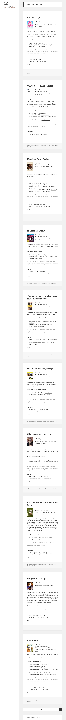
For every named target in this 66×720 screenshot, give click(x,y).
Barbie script (42, 72)
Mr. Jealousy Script (36, 578)
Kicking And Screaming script (47, 564)
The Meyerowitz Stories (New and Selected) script (42, 355)
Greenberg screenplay (32, 700)
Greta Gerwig (48, 72)
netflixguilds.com (47, 185)
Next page (60, 709)
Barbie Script (34, 17)
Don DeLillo (36, 145)
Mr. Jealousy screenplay (32, 628)
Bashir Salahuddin (31, 216)
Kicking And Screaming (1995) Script (42, 503)
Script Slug (41, 43)
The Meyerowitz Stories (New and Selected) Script (42, 297)
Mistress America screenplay (39, 488)
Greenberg (32, 640)
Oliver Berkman (35, 565)
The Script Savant (45, 668)
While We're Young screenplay (41, 421)
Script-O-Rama (50, 539)
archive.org (31, 323)
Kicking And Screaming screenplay (34, 564)
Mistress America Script (39, 434)
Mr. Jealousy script (40, 628)
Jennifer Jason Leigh (48, 700)
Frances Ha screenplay (32, 283)
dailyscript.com (48, 392)
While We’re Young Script (40, 368)
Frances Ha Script (36, 230)
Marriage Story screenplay (41, 216)
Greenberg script (40, 700)
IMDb (41, 59)
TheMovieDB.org (42, 61)
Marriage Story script (50, 216)
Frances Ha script (40, 283)
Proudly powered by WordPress (33, 717)
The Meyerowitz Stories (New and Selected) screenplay (45, 354)
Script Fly (55, 116)
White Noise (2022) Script (40, 85)
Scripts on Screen (7, 3)
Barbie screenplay (36, 72)
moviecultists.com (45, 664)
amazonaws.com (45, 115)
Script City (48, 45)
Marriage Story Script (38, 159)
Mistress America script (50, 488)
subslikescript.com (43, 46)
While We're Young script (52, 421)
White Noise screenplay (50, 145)
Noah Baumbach (42, 145)
